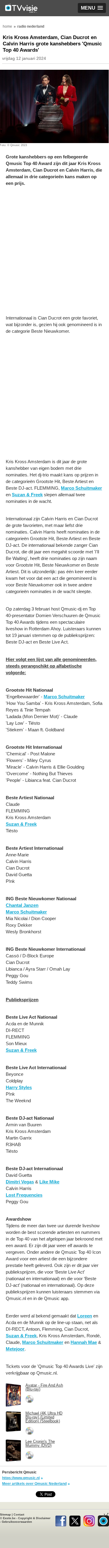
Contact (19, 1514)
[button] (92, 8)
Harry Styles (19, 1087)
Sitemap (5, 1514)
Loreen (84, 1315)
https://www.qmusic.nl (21, 1478)
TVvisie (103, 1520)
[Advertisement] (54, 254)
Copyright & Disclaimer (34, 1518)
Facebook (60, 1520)
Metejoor (15, 1348)
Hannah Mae (84, 1342)
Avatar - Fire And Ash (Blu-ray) (44, 1387)
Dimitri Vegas (20, 1181)
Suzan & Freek (27, 494)
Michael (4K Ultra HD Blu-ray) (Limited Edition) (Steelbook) (43, 1417)
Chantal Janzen (22, 905)
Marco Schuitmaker (81, 488)
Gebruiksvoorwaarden (17, 1521)
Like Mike (49, 1181)
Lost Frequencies (24, 1195)
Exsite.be (9, 1518)
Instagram (89, 1520)
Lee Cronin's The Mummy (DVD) (40, 1443)
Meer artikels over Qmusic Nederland (34, 1484)
